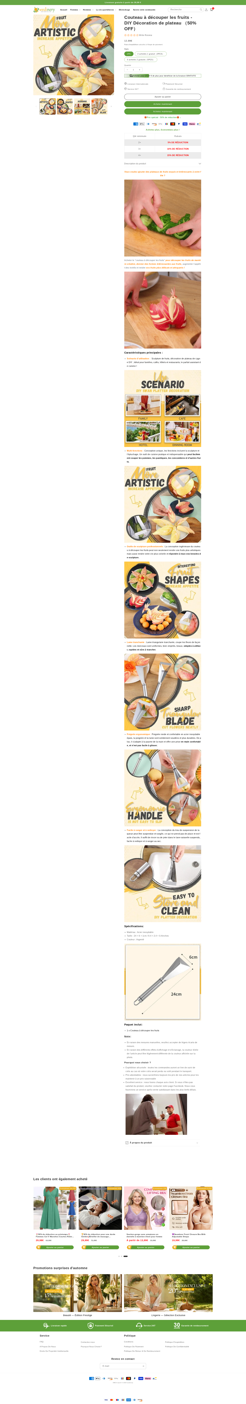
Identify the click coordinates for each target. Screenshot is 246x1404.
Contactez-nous (88, 1342)
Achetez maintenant (162, 111)
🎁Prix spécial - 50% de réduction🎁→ (162, 117)
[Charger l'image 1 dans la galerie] (48, 106)
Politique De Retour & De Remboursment (142, 1351)
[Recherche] (201, 9)
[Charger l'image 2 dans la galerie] (65, 106)
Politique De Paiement (134, 1347)
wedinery (130, 1382)
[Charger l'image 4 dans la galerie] (99, 106)
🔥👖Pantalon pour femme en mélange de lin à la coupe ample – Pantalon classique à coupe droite (99, 1235)
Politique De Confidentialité (177, 1347)
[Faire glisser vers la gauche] (36, 106)
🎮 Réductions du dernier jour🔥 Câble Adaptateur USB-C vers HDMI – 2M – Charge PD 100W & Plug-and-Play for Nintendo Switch (54, 1235)
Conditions (128, 1342)
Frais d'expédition (131, 45)
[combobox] (186, 9)
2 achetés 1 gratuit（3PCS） (150, 54)
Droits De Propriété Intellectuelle (54, 1351)
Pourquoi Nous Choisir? (91, 1347)
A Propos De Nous (48, 1347)
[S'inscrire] (143, 1366)
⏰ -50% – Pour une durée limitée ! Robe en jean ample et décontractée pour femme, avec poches (189, 1235)
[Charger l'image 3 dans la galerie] (82, 106)
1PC (129, 54)
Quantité (127, 65)
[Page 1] (119, 1256)
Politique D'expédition (174, 1342)
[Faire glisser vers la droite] (111, 106)
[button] (75, 9)
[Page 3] (127, 1256)
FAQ (42, 1342)
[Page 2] (123, 1256)
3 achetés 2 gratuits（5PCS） (141, 60)
